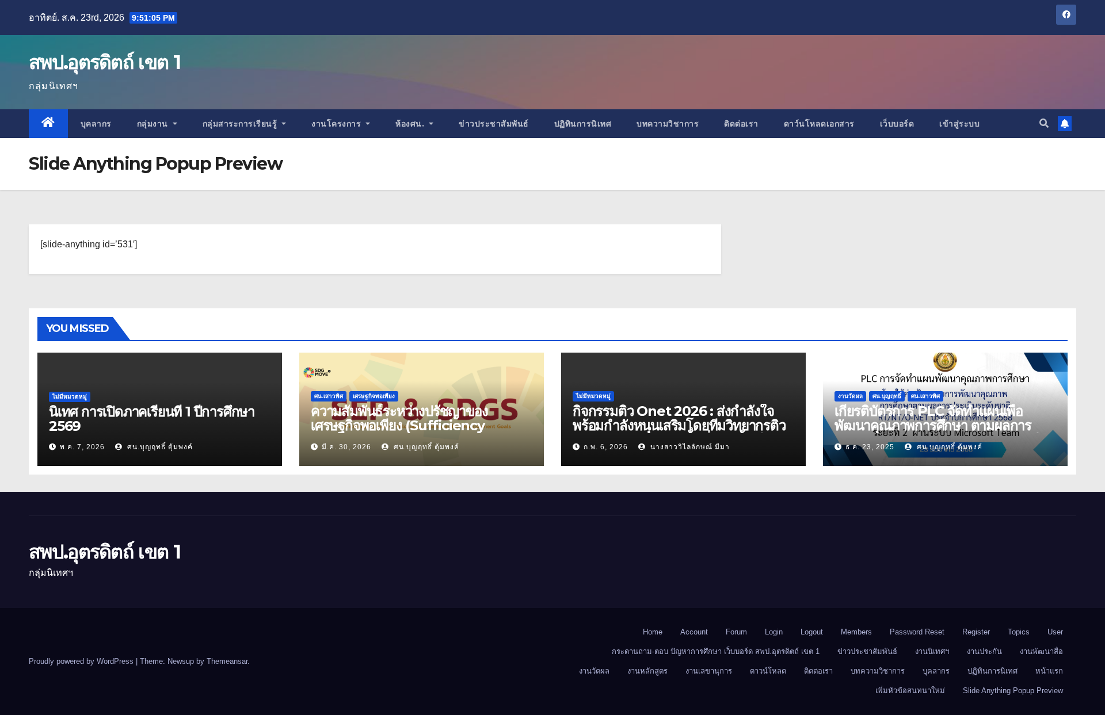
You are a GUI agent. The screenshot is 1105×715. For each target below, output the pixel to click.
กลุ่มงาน (154, 123)
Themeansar (227, 661)
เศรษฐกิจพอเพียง (374, 396)
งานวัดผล (850, 396)
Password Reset (917, 632)
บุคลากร (96, 123)
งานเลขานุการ (708, 671)
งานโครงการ (337, 123)
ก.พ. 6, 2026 (606, 447)
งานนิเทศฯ (932, 651)
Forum (736, 632)
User (1055, 632)
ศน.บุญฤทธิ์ (886, 396)
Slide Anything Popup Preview (1013, 690)
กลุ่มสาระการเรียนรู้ (241, 123)
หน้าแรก (1049, 671)
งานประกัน (984, 651)
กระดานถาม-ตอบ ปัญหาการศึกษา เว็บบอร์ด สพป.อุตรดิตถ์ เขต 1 (716, 651)
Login (774, 632)
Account (694, 632)
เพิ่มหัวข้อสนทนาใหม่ (910, 690)
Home (652, 632)
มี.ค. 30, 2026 (346, 447)
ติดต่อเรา (741, 123)
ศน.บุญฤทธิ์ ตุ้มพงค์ (159, 447)
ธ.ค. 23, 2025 (869, 447)
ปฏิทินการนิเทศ (583, 123)
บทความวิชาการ (668, 123)
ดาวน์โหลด (768, 671)
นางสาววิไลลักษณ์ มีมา (689, 447)
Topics (1019, 632)
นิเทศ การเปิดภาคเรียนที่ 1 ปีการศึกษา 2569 (151, 418)
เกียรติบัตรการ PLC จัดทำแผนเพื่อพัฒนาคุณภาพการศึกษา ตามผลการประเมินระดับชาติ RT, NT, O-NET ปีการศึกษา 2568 (937, 432)
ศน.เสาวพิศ (328, 396)
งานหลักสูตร (647, 671)
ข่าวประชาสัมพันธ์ (494, 123)
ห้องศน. (411, 123)
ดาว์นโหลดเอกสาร (819, 123)
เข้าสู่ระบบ (959, 123)
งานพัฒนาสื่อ (1041, 651)
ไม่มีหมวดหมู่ (69, 396)
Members (856, 632)
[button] (1044, 123)
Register (976, 632)
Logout (812, 632)
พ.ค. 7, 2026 (82, 447)
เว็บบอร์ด (897, 123)
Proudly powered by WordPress (82, 661)
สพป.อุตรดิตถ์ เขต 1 (104, 62)
